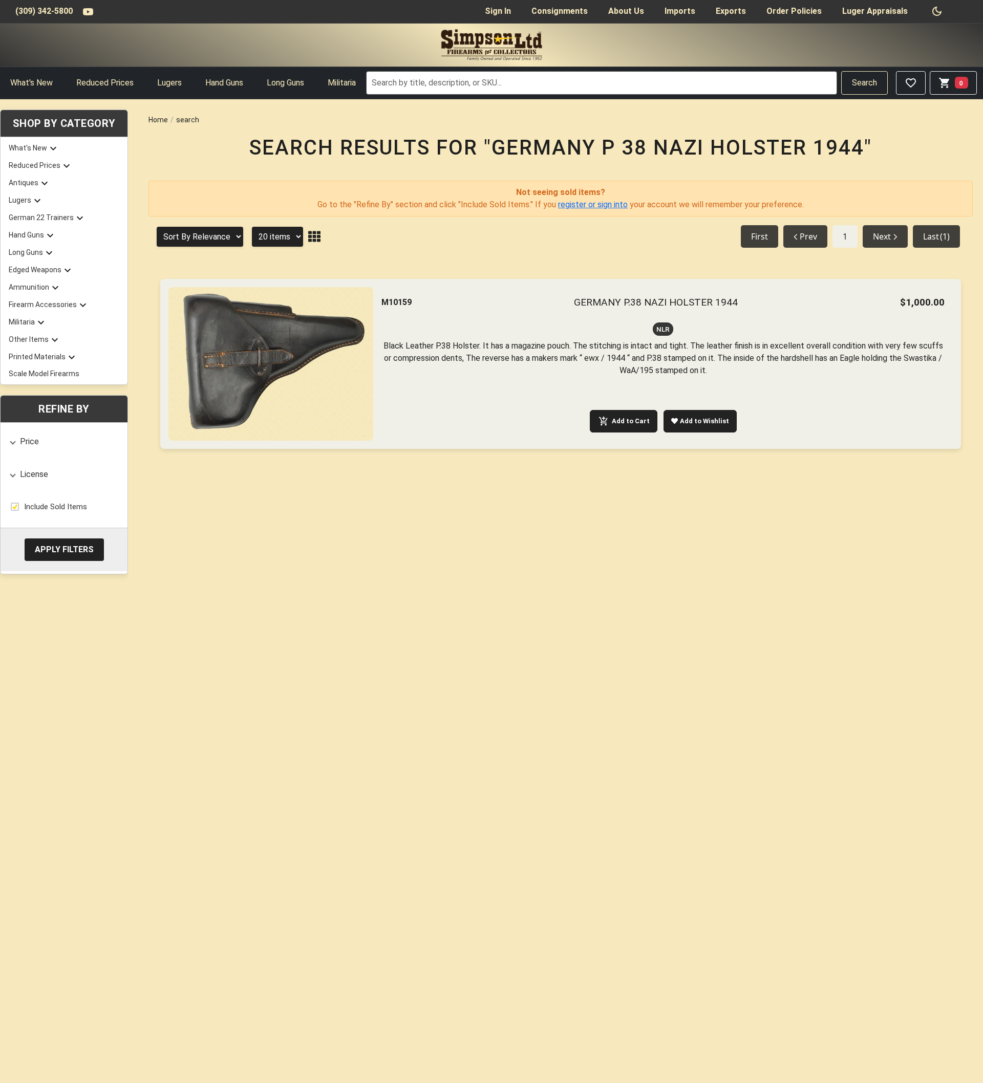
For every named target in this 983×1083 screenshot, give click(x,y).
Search (864, 83)
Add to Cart (631, 421)
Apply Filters (64, 549)
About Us (626, 11)
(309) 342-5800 (44, 11)
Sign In (498, 11)
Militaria (342, 83)
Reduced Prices (105, 83)
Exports (731, 11)
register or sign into (593, 204)
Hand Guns (224, 83)
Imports (680, 11)
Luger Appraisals (875, 11)
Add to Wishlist (704, 421)
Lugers (169, 83)
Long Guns (285, 83)
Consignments (559, 11)
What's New (31, 83)
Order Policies (794, 11)
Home (158, 120)
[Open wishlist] (911, 83)
